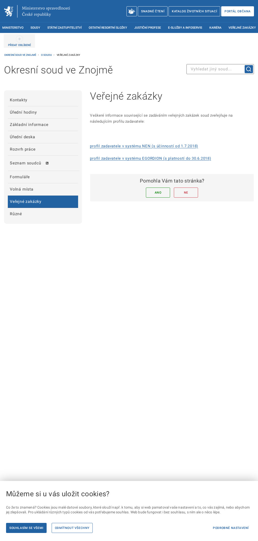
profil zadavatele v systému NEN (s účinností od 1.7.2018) (144, 146)
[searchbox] (220, 69)
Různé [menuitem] (16, 213)
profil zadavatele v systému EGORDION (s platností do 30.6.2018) (150, 158)
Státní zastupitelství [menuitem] (64, 27)
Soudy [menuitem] (35, 27)
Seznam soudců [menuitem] (25, 163)
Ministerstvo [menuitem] (12, 27)
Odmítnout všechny (72, 528)
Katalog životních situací (194, 11)
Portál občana (237, 11)
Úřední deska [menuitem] (22, 136)
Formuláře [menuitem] (20, 176)
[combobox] (220, 69)
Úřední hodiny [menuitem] (23, 112)
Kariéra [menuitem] (215, 27)
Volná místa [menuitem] (22, 189)
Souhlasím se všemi (26, 528)
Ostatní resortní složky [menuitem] (108, 27)
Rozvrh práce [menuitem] (23, 149)
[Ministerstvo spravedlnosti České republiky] (37, 11)
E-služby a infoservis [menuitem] (185, 27)
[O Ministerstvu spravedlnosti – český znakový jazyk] (131, 11)
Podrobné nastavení (231, 528)
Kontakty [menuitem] (18, 100)
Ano (158, 192)
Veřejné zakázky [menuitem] (242, 27)
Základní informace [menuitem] (29, 124)
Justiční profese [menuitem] (147, 27)
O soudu (46, 55)
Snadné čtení (152, 11)
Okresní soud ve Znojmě (20, 55)
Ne (186, 192)
